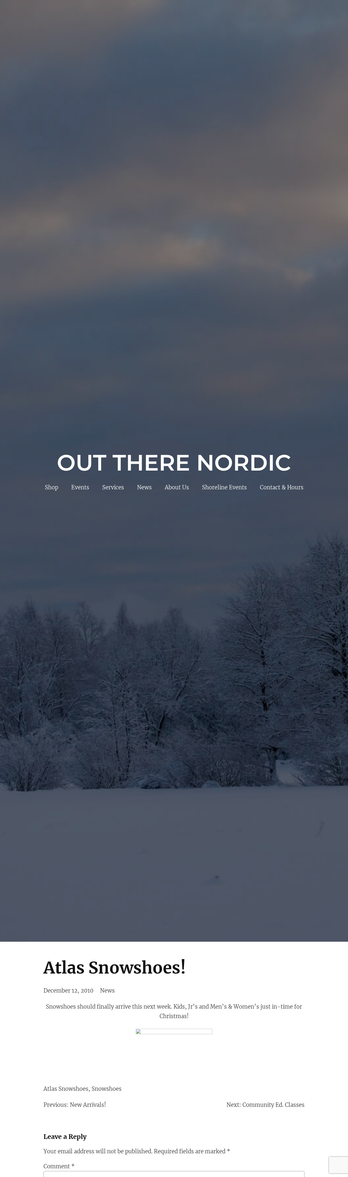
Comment (59, 1166)
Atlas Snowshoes (66, 1088)
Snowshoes (107, 1088)
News (107, 990)
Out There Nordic (174, 462)
